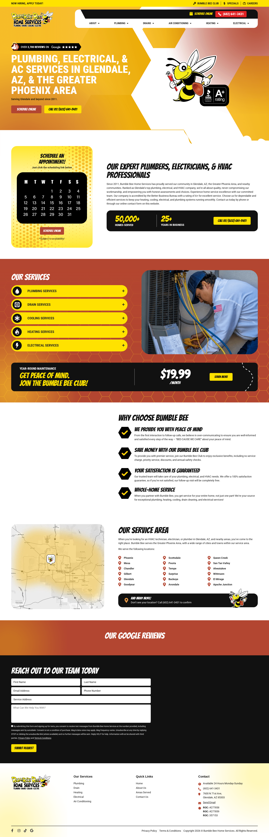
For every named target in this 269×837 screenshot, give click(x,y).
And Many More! (141, 598)
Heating (210, 23)
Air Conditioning (178, 23)
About (93, 23)
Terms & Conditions (42, 738)
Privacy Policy (24, 738)
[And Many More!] (126, 600)
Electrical (239, 23)
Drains (147, 23)
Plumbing (119, 23)
